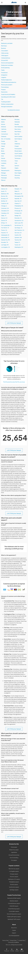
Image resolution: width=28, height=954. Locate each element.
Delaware (3, 136)
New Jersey (18, 129)
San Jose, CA (18, 232)
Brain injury (4, 46)
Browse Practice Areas (14, 855)
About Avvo (14, 927)
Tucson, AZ (17, 245)
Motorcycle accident (6, 84)
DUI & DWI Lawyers (14, 906)
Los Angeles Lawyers (14, 871)
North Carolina (18, 136)
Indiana (3, 153)
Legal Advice (14, 852)
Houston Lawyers (14, 876)
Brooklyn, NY (4, 198)
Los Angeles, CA (5, 247)
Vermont (17, 165)
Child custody (4, 53)
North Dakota (18, 139)
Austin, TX (3, 191)
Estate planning (5, 67)
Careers (14, 930)
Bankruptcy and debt (6, 43)
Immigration (4, 75)
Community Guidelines (13, 942)
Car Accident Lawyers (14, 911)
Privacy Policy (13, 940)
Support (14, 933)
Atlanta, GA (4, 189)
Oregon (17, 146)
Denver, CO (4, 218)
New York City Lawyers (14, 868)
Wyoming (17, 178)
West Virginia (18, 173)
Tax (2, 99)
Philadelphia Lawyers (14, 882)
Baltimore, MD (5, 193)
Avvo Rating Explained (14, 935)
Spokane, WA (18, 237)
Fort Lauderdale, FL (6, 225)
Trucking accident (6, 101)
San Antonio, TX (19, 225)
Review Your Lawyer (14, 849)
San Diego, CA (18, 227)
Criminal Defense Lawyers (14, 903)
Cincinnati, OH (5, 208)
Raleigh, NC (18, 215)
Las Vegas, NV (5, 245)
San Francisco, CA (19, 230)
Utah (16, 163)
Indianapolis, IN (5, 235)
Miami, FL (17, 191)
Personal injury (5, 87)
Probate (3, 89)
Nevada (17, 124)
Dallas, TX (3, 215)
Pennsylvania (18, 148)
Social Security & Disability (8, 94)
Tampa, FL (17, 242)
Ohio (16, 141)
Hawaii (3, 146)
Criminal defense (5, 58)
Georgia (3, 143)
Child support (4, 55)
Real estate (4, 92)
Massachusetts (5, 170)
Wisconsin (17, 175)
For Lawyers (14, 860)
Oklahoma (17, 143)
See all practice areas (13, 110)
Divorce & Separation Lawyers (14, 914)
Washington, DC (19, 247)
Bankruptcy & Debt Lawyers (14, 898)
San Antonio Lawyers (14, 887)
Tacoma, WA (18, 240)
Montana (17, 119)
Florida (3, 141)
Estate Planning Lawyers (14, 908)
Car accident (4, 50)
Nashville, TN (18, 198)
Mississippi (4, 178)
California (3, 129)
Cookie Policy (21, 940)
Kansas (3, 158)
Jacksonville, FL (5, 237)
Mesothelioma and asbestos (8, 82)
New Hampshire (19, 126)
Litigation (3, 77)
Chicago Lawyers (14, 874)
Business (3, 48)
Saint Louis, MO (19, 223)
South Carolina (18, 153)
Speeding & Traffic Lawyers (14, 919)
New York (17, 134)
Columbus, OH (5, 213)
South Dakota (18, 156)
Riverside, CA (18, 218)
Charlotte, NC (5, 203)
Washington (18, 170)
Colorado (3, 131)
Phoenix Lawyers (14, 884)
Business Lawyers (14, 900)
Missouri (3, 180)
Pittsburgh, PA (18, 210)
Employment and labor (7, 65)
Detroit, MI (4, 220)
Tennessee (18, 158)
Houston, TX (4, 232)
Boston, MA (4, 196)
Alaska (3, 122)
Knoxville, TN (4, 242)
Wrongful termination (6, 106)
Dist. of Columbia (5, 139)
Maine (2, 165)
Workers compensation (7, 104)
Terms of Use (5, 940)
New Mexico (18, 131)
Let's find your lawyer (14, 323)
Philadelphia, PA (19, 206)
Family (3, 70)
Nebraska (17, 122)
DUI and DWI (4, 60)
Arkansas (3, 126)
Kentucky (3, 161)
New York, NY (18, 201)
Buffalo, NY (4, 201)
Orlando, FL (18, 203)
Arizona (3, 124)
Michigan (3, 173)
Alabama (3, 119)
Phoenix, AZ (18, 208)
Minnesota (4, 175)
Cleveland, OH (5, 210)
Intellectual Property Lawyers (14, 916)
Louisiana (3, 163)
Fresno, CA (4, 230)
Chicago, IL (4, 206)
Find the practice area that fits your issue (14, 382)
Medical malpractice (6, 80)
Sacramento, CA (19, 220)
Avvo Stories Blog (14, 857)
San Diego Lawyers (14, 889)
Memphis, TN (18, 189)
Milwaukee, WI (18, 193)
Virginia (16, 168)
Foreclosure (4, 72)
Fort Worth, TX (5, 227)
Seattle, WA (18, 235)
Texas (16, 161)
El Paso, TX (4, 223)
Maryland (3, 168)
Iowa (2, 156)
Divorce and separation (7, 63)
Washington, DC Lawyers (14, 879)
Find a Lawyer (14, 847)
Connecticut (4, 134)
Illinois (2, 151)
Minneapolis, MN (19, 196)
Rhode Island (18, 151)
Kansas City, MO (5, 240)
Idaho (2, 148)
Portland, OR (18, 213)
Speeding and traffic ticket (8, 97)
